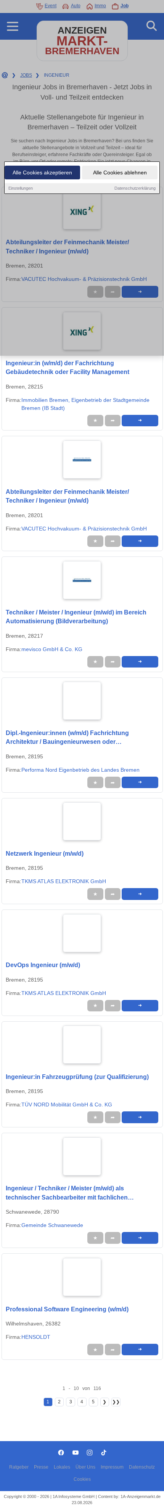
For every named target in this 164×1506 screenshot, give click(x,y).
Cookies (82, 1479)
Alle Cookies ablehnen (120, 172)
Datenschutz (142, 1467)
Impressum (112, 1467)
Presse (41, 1467)
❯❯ (116, 1401)
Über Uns (85, 1467)
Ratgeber (19, 1467)
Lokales (62, 1467)
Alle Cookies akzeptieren (42, 172)
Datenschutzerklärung (135, 188)
